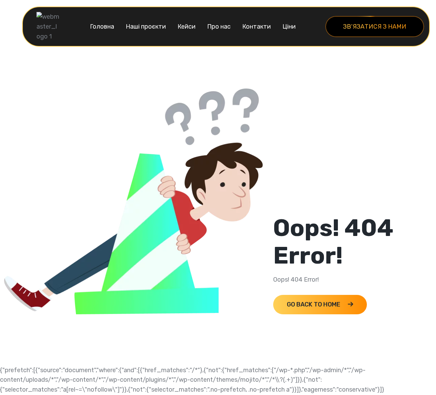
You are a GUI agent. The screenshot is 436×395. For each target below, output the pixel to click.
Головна (102, 26)
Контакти (256, 26)
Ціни (289, 26)
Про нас (219, 26)
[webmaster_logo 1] (48, 26)
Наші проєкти (146, 26)
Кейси (186, 26)
